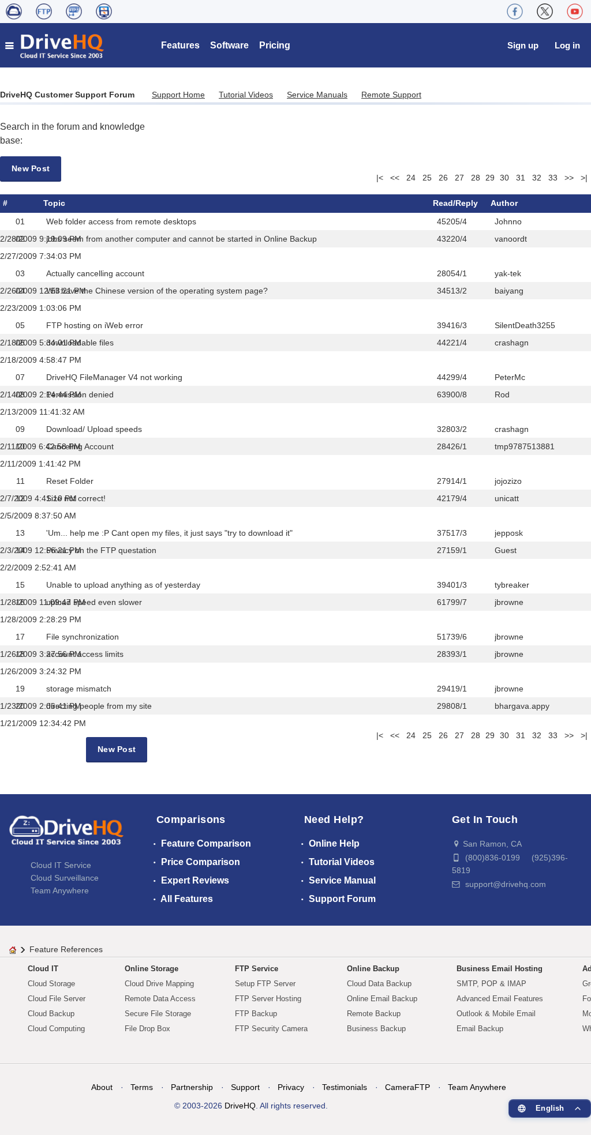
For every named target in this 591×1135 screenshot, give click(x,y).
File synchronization (82, 636)
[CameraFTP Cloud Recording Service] (74, 11)
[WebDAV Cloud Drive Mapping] (14, 11)
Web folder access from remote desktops (121, 221)
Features (180, 45)
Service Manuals (317, 94)
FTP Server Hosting (268, 998)
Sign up (522, 45)
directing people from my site (99, 706)
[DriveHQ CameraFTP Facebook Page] (515, 11)
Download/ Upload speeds (94, 429)
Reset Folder (69, 481)
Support (245, 1087)
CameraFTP (407, 1087)
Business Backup (376, 1028)
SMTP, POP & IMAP (491, 983)
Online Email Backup (382, 998)
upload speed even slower (94, 602)
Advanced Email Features (500, 998)
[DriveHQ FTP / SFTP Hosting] (44, 11)
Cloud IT (43, 968)
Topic (54, 203)
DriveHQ (240, 1105)
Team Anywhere (60, 890)
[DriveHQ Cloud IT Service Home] (55, 45)
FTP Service (256, 968)
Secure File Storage (158, 1013)
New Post (31, 168)
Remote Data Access (160, 998)
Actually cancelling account (95, 273)
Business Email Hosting (500, 968)
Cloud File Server (56, 998)
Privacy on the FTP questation (101, 550)
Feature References (66, 949)
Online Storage (151, 968)
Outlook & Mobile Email (496, 1013)
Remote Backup (374, 1013)
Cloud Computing (56, 1028)
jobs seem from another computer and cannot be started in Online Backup (181, 238)
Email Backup (480, 1028)
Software (229, 45)
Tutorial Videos (246, 94)
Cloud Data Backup (379, 983)
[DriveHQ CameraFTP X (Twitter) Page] (545, 11)
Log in (567, 45)
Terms (141, 1087)
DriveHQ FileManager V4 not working (114, 377)
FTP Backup (256, 1013)
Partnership (192, 1087)
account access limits (85, 654)
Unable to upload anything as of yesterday (123, 584)
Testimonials (344, 1087)
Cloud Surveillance (65, 877)
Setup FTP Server (265, 983)
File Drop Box (147, 1028)
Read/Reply (455, 203)
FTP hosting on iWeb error (94, 325)
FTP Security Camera (271, 1028)
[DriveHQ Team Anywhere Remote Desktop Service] (104, 11)
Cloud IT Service (61, 865)
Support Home (178, 94)
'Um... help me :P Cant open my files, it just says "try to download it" (169, 533)
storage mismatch (78, 688)
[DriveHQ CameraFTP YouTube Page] (575, 11)
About (102, 1087)
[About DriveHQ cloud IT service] (66, 835)
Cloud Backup (51, 1013)
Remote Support (391, 94)
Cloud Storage (51, 983)
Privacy (291, 1087)
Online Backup (373, 968)
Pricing (274, 45)
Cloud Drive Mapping (159, 983)
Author (504, 203)
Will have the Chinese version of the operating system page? (157, 290)
